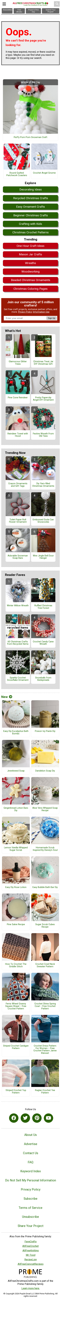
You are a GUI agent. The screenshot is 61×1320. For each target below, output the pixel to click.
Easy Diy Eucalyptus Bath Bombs (15, 732)
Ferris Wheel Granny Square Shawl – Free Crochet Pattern (15, 1006)
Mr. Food (30, 1255)
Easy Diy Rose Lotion (15, 887)
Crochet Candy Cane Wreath (43, 642)
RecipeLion (30, 1259)
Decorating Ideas (30, 189)
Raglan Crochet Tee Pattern (45, 1091)
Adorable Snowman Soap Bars (18, 557)
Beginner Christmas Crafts (30, 215)
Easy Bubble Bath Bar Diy (45, 887)
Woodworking (30, 271)
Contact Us (30, 1153)
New (4, 697)
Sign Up (51, 318)
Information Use (41, 312)
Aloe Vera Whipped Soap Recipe (45, 809)
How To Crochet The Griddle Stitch (15, 965)
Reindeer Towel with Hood (18, 435)
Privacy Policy (25, 312)
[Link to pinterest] (37, 1118)
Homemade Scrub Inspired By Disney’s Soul (45, 848)
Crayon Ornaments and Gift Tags (17, 484)
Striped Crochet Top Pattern (16, 1091)
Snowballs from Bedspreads (43, 679)
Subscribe (30, 1198)
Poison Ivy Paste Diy (45, 731)
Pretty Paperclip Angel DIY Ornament (43, 398)
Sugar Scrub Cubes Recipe (45, 925)
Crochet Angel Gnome (44, 173)
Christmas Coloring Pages (30, 289)
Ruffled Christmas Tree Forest (43, 606)
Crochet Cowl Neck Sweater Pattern (45, 965)
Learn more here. (30, 1288)
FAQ (30, 1162)
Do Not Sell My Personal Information (30, 1180)
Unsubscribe (30, 1217)
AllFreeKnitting (31, 1250)
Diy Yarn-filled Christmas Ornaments (43, 484)
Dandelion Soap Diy (45, 771)
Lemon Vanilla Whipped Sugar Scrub (16, 848)
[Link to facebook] (13, 1118)
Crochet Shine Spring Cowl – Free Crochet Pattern (45, 1006)
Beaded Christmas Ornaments (30, 280)
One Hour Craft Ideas (30, 246)
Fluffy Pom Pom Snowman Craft (30, 137)
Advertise (30, 1144)
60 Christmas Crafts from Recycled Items (17, 642)
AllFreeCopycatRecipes (30, 1264)
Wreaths (30, 263)
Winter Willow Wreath (18, 605)
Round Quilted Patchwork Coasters (16, 174)
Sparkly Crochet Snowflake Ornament (17, 679)
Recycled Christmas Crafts (30, 198)
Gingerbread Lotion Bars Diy (16, 809)
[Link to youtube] (48, 1118)
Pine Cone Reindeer (18, 397)
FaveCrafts (31, 1241)
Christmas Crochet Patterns (30, 232)
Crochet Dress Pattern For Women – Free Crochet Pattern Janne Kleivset (45, 1049)
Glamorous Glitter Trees (18, 362)
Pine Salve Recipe (16, 924)
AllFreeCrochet (30, 1246)
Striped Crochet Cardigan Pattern (16, 1047)
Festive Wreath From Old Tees (43, 435)
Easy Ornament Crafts (30, 206)
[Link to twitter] (25, 1118)
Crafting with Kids (30, 224)
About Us (30, 1135)
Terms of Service (30, 1208)
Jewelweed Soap (16, 771)
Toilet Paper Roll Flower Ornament (18, 520)
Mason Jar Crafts (30, 254)
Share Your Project (30, 1226)
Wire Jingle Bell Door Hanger (43, 557)
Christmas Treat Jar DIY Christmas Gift (43, 362)
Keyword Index (30, 1171)
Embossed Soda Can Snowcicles (43, 520)
